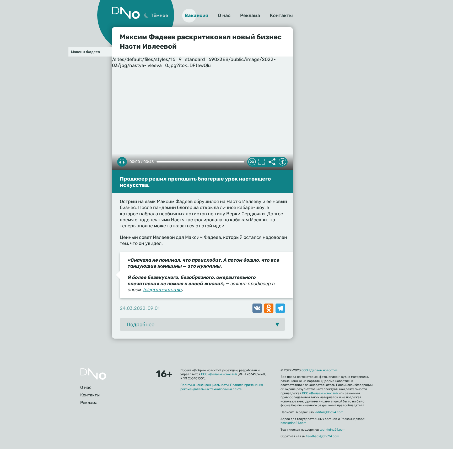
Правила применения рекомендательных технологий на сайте (221, 387)
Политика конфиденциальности (204, 385)
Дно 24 (126, 13)
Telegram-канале (162, 290)
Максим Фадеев (85, 52)
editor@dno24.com (329, 412)
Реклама (250, 15)
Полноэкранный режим (261, 162)
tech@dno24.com (333, 429)
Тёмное (159, 15)
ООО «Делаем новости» (219, 374)
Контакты (281, 15)
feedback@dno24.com (322, 436)
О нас (224, 15)
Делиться (272, 162)
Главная (93, 374)
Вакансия (196, 15)
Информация (282, 162)
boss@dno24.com (293, 423)
